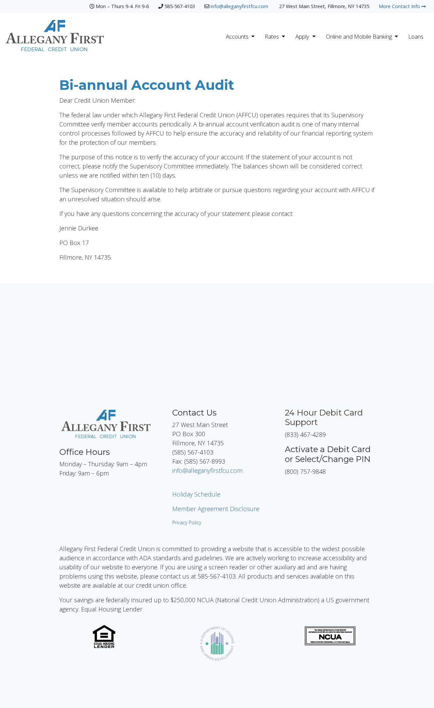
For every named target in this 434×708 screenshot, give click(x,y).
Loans (415, 36)
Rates (272, 36)
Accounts (238, 36)
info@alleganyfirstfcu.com (240, 6)
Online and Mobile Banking (359, 36)
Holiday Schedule (196, 494)
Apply (303, 36)
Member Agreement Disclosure (215, 509)
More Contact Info (400, 6)
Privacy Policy (186, 522)
